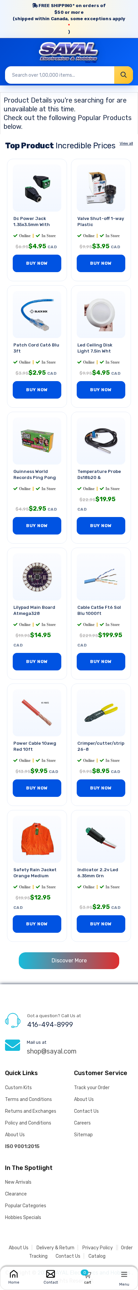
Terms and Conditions (28, 1099)
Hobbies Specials (23, 1217)
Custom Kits (18, 1088)
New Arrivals (18, 1182)
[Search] (123, 75)
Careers (82, 1123)
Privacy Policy (97, 1248)
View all (126, 143)
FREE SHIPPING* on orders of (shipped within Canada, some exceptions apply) (69, 18)
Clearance (16, 1194)
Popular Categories (25, 1206)
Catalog (97, 1256)
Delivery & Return (55, 1248)
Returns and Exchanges (30, 1111)
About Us (15, 1135)
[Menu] (124, 1274)
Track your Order (92, 1088)
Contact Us (86, 1111)
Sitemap (83, 1135)
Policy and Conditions (28, 1123)
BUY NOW (37, 263)
